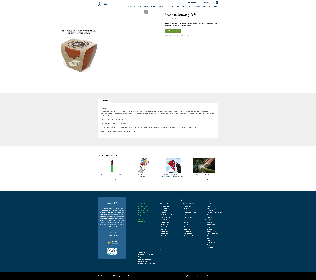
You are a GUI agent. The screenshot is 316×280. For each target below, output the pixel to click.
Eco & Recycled (173, 35)
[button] (146, 12)
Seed (134, 131)
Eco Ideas (179, 35)
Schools (191, 35)
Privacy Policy (186, 276)
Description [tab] (104, 101)
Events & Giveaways (185, 35)
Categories (181, 200)
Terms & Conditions (199, 276)
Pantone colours (212, 276)
